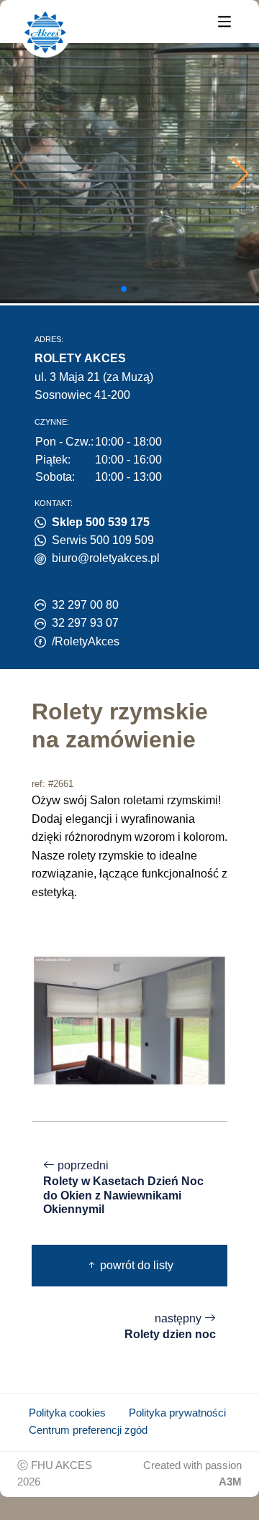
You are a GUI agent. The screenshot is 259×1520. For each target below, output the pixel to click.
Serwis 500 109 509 (103, 540)
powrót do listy (135, 1265)
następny (170, 1326)
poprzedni (123, 1187)
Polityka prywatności (177, 1413)
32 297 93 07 (85, 623)
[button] (240, 173)
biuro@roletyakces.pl (106, 558)
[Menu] (224, 20)
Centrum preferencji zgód (88, 1430)
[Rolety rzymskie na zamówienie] (129, 1019)
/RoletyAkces (85, 641)
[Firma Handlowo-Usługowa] (45, 32)
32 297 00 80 (85, 605)
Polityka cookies (67, 1413)
